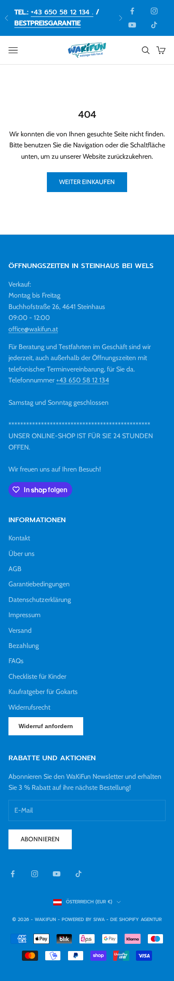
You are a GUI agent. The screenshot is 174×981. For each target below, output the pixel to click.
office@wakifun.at (33, 329)
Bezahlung (23, 646)
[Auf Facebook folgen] (132, 11)
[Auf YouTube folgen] (132, 25)
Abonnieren (40, 839)
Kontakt (19, 538)
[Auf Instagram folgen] (154, 11)
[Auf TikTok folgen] (154, 25)
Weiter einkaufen (87, 182)
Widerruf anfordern (46, 726)
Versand (20, 630)
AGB (15, 569)
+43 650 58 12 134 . (62, 12)
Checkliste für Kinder (37, 676)
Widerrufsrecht (29, 707)
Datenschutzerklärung (39, 600)
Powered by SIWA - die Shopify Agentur (112, 919)
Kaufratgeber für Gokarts (43, 692)
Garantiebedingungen (39, 584)
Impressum (24, 615)
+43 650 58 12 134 (82, 380)
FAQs (16, 661)
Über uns (21, 554)
